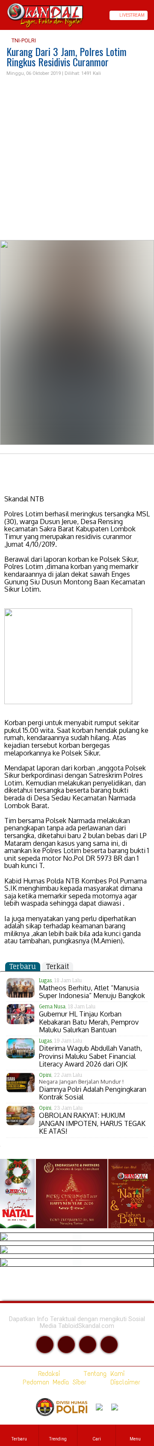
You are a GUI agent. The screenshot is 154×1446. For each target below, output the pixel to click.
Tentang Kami (102, 1373)
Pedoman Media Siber (52, 1382)
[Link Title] (3, 15)
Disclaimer (123, 1382)
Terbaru (22, 966)
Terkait (57, 966)
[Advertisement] (77, 159)
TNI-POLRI (23, 40)
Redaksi (47, 1373)
